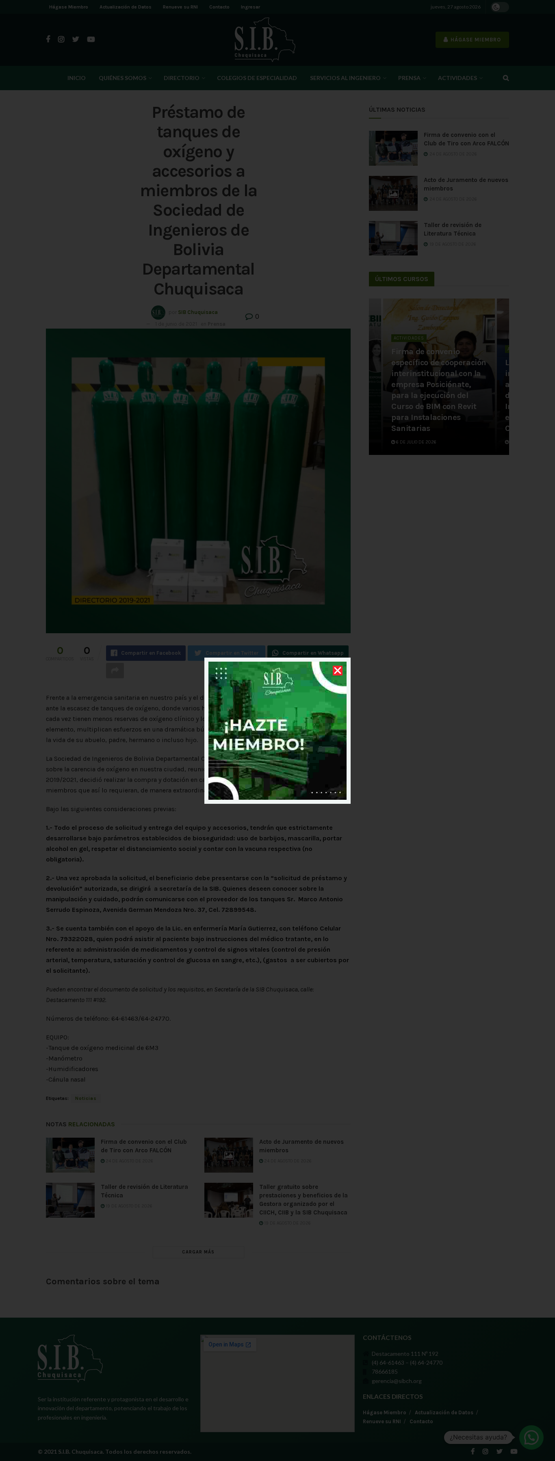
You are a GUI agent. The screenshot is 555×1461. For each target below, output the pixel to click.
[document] (277, 730)
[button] (338, 670)
